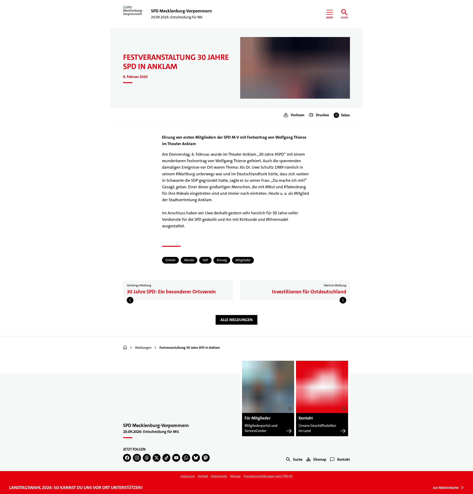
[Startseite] (125, 347)
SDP (205, 260)
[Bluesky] (196, 458)
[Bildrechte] (346, 94)
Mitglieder (243, 260)
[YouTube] (176, 458)
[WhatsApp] (186, 458)
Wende (189, 260)
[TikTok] (166, 458)
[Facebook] (127, 458)
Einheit (170, 260)
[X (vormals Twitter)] (157, 458)
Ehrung (222, 260)
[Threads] (147, 458)
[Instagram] (137, 458)
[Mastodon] (206, 458)
